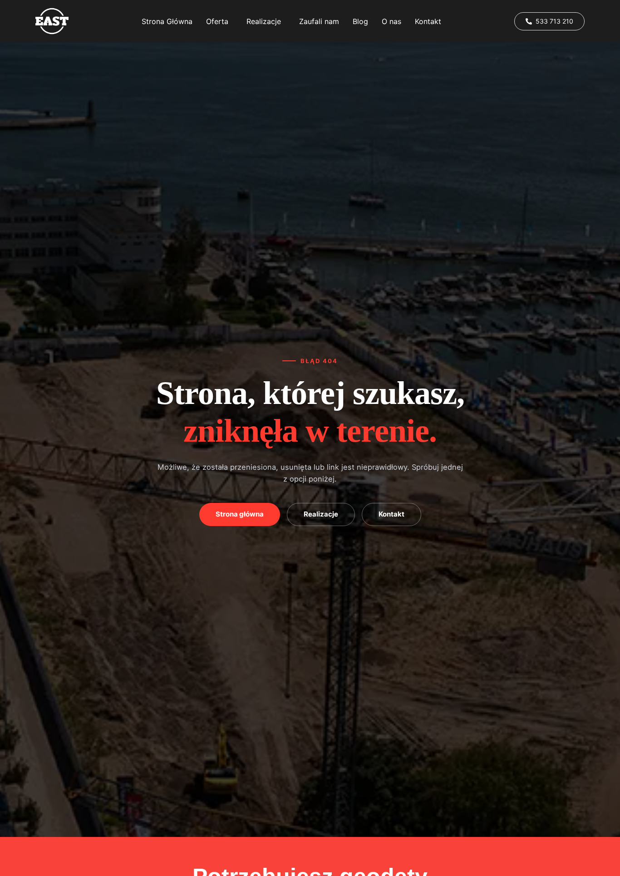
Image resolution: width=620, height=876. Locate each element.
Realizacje (263, 21)
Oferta (217, 21)
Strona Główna (167, 21)
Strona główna (240, 514)
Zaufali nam (319, 21)
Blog (360, 21)
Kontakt (428, 21)
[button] (219, 21)
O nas (391, 21)
